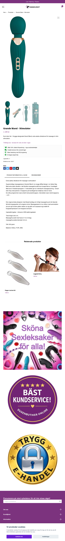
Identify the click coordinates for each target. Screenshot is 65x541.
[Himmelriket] (33, 7)
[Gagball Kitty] (46, 259)
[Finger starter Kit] (18, 267)
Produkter (10, 12)
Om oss (5, 509)
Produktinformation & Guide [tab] (17, 175)
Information (7, 519)
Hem (4, 12)
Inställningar (45, 536)
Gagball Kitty (37, 274)
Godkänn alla (19, 536)
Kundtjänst (6, 514)
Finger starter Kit (10, 290)
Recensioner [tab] (36, 175)
